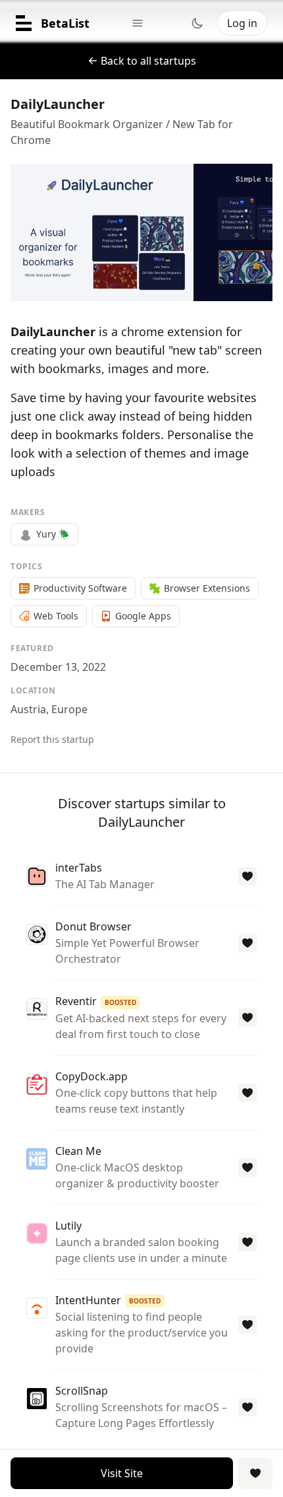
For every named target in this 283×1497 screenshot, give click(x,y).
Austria (28, 709)
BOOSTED (120, 1002)
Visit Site (122, 1473)
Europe (69, 709)
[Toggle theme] (197, 23)
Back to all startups (148, 60)
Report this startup (52, 739)
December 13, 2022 (58, 667)
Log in (242, 23)
